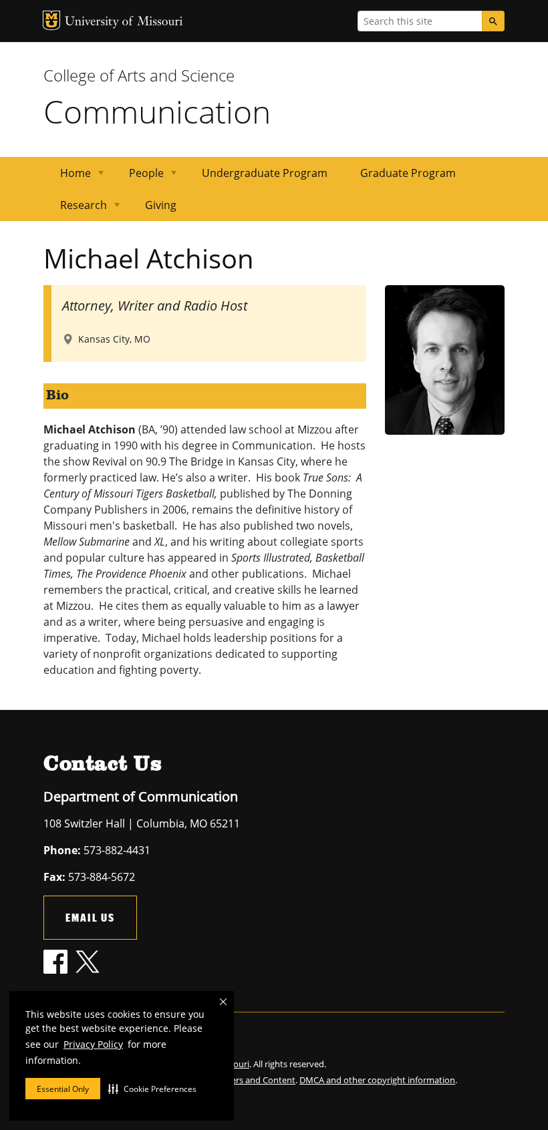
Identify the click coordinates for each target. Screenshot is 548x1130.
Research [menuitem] (75, 209)
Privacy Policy (93, 1044)
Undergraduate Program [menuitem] (264, 173)
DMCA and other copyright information (377, 1080)
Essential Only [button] (63, 1089)
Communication (157, 111)
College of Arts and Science (139, 75)
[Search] (493, 21)
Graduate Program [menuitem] (408, 173)
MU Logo (51, 20)
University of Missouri (124, 22)
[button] (152, 1088)
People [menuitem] (138, 177)
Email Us (90, 917)
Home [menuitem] (67, 177)
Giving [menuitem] (160, 205)
